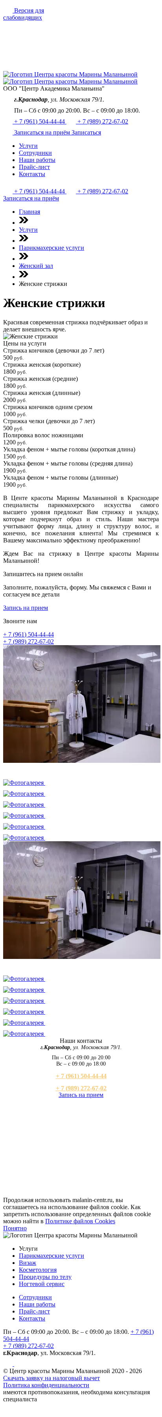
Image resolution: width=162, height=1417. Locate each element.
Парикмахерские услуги (51, 1255)
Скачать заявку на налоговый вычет (51, 1378)
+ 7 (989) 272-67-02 (102, 121)
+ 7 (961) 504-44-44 (40, 121)
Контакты (32, 1318)
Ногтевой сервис (41, 1284)
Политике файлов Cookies (80, 1221)
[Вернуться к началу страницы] (8, 1410)
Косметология (38, 1269)
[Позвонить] (8, 132)
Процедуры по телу (45, 1276)
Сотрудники (35, 1297)
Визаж (27, 1262)
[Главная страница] (38, 67)
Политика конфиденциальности (46, 1385)
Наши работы (37, 1304)
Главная (29, 211)
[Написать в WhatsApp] (19, 1364)
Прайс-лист (34, 1311)
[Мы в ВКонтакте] (8, 1364)
